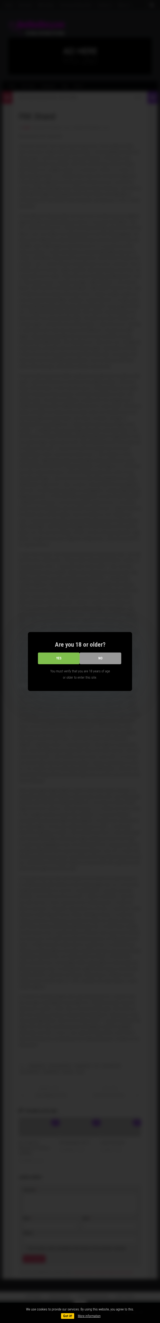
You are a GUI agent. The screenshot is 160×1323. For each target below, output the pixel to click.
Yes (58, 658)
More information (89, 1316)
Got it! (67, 1316)
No (100, 658)
